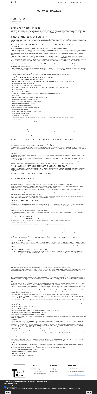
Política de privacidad (54, 369)
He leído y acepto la (77, 371)
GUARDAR (7, 392)
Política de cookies (53, 371)
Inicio (60, 2)
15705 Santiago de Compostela (38, 369)
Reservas (65, 2)
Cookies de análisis (11, 387)
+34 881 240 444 (38, 371)
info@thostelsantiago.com (40, 373)
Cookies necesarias (11, 383)
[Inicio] (13, 2)
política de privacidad (81, 371)
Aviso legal (52, 368)
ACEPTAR (89, 392)
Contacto (83, 2)
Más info (49, 381)
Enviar (76, 374)
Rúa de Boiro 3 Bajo (35, 368)
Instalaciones (74, 2)
